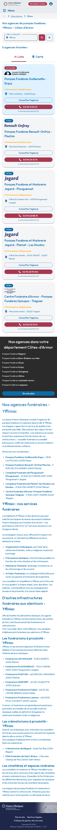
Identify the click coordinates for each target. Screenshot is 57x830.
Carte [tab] (39, 56)
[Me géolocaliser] (49, 37)
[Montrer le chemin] (4, 16)
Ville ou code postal (13, 34)
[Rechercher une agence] (42, 37)
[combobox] (22, 37)
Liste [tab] (21, 56)
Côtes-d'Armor (16, 16)
